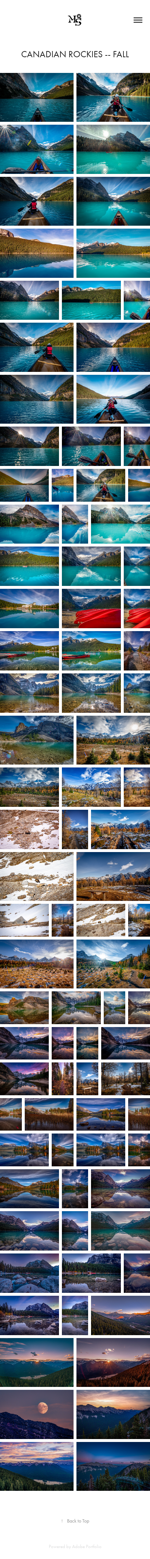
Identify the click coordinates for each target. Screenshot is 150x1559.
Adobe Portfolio (87, 1546)
